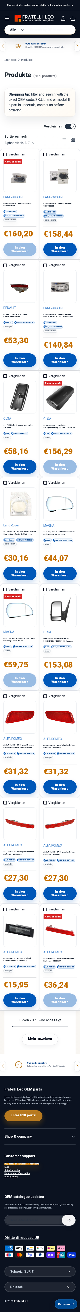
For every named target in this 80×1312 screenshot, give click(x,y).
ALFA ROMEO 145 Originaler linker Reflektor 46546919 (59, 746)
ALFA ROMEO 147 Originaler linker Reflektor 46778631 (59, 853)
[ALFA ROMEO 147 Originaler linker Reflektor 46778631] (60, 823)
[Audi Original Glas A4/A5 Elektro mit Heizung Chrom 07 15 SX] (60, 504)
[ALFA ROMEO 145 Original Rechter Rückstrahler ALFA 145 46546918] (19, 717)
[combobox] (40, 29)
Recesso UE (66, 1304)
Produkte (26, 59)
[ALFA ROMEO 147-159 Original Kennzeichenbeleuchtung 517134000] (19, 930)
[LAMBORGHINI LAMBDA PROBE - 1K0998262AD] (19, 175)
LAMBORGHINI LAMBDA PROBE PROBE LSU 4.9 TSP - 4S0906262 (58, 316)
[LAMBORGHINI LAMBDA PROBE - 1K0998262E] (60, 175)
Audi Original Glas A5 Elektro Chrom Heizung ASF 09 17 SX (19, 639)
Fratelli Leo (21, 1301)
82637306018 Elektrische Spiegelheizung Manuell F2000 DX (59, 426)
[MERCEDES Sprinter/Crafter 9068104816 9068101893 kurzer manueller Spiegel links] (60, 610)
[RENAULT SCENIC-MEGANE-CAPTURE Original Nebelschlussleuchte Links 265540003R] (19, 286)
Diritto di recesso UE (21, 1238)
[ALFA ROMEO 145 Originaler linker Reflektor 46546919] (60, 717)
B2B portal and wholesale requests (21, 1164)
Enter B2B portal (23, 1115)
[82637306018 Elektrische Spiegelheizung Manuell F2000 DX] (60, 397)
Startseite (10, 59)
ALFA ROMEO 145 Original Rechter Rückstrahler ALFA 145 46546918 (18, 746)
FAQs (6, 1167)
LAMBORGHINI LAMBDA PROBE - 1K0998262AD (17, 204)
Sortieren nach (15, 136)
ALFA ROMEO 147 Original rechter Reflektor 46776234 (18, 853)
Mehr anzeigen (40, 1038)
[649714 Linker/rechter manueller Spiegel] (19, 397)
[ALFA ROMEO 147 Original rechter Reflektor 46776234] (19, 823)
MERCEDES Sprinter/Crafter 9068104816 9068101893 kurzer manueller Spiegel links (57, 641)
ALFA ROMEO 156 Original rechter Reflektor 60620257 (58, 960)
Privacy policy (11, 1176)
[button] (73, 18)
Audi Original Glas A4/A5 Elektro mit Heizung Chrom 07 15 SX (59, 533)
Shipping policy (12, 1170)
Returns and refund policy (17, 1173)
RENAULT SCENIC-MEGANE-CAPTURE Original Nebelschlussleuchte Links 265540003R (15, 317)
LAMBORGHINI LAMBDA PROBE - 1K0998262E (57, 205)
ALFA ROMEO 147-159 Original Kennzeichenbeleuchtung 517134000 (17, 960)
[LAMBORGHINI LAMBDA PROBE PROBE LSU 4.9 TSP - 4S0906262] (60, 286)
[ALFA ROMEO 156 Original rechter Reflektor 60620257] (60, 930)
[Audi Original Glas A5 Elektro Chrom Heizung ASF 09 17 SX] (19, 610)
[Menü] (7, 18)
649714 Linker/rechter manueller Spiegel (18, 426)
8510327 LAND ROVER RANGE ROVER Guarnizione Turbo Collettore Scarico (19, 534)
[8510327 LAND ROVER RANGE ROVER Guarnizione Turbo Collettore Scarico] (19, 503)
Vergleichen (53, 126)
